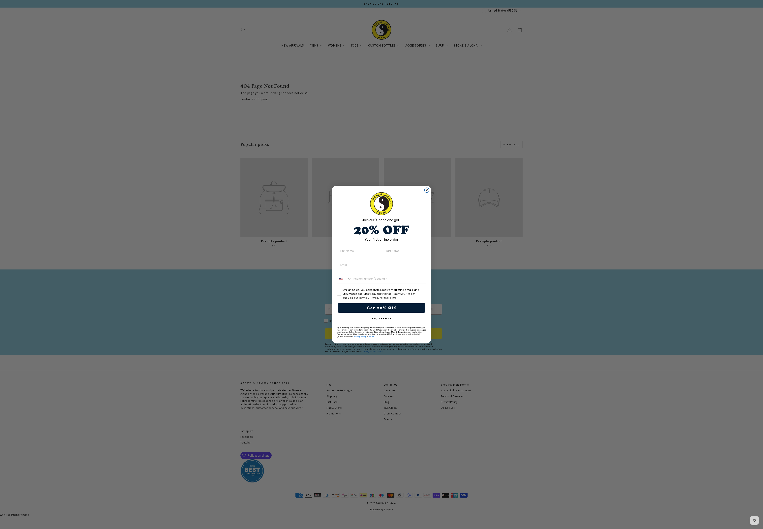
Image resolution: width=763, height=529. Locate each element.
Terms (371, 336)
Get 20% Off (381, 307)
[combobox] (344, 279)
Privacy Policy (360, 336)
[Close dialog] (426, 190)
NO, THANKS (382, 318)
